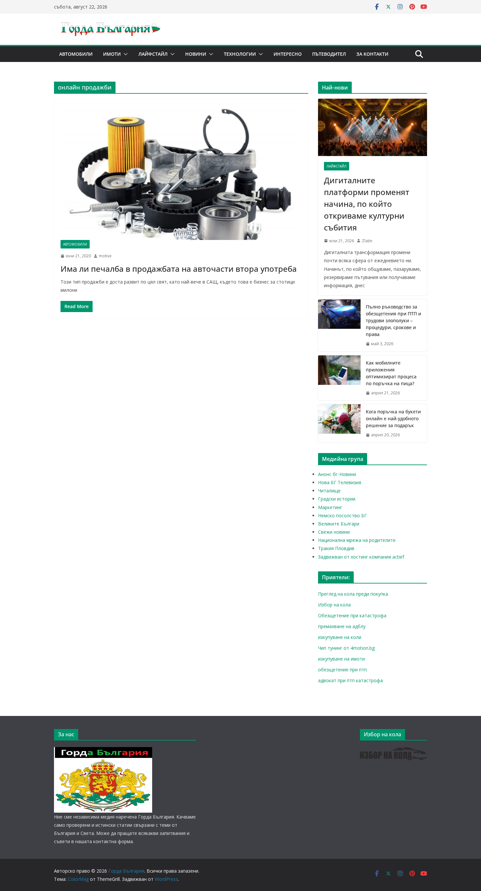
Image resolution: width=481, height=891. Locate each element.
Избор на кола (334, 605)
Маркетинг (330, 507)
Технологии (240, 54)
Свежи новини (334, 532)
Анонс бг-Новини (337, 474)
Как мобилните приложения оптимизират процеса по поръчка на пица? (391, 373)
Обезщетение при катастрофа (352, 615)
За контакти (372, 54)
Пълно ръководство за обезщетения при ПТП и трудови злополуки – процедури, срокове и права (393, 320)
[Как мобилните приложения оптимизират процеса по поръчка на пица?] (339, 378)
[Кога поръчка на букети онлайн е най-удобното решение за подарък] (339, 423)
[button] (124, 54)
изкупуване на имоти (341, 659)
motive (105, 256)
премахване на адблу (341, 626)
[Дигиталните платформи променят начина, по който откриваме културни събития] (372, 127)
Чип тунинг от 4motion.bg (346, 648)
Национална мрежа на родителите (357, 540)
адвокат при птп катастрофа (350, 680)
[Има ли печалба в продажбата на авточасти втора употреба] (181, 173)
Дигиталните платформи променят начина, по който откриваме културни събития (366, 204)
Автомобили (76, 54)
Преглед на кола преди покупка (353, 594)
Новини (195, 54)
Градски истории (336, 499)
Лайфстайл (153, 54)
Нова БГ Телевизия (339, 482)
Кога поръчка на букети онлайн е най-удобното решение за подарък (393, 418)
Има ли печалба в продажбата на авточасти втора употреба (179, 268)
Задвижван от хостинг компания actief (361, 557)
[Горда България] (103, 751)
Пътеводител (329, 54)
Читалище (329, 490)
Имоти (112, 54)
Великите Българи (338, 524)
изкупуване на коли (339, 637)
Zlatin (367, 241)
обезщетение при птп (342, 669)
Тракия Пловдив (336, 548)
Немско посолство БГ (342, 515)
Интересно (288, 54)
